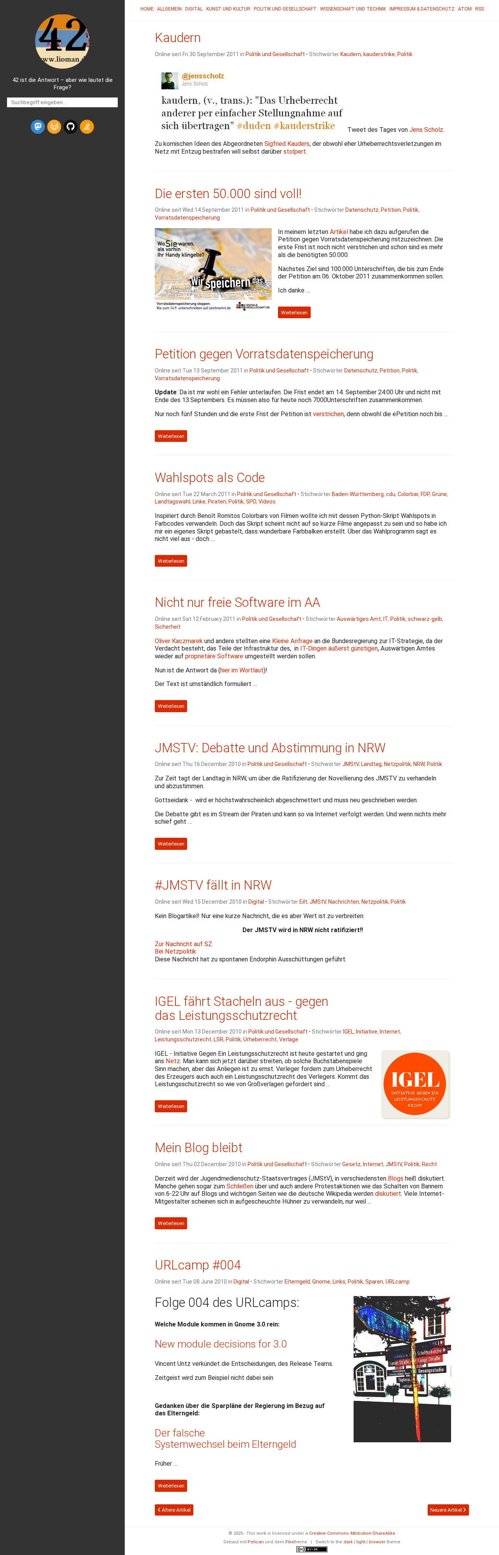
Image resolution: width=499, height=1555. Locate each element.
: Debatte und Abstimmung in (270, 748)
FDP (425, 494)
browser (377, 1541)
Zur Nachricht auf (183, 944)
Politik (404, 54)
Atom (465, 9)
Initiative (366, 1031)
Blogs (395, 1178)
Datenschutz (362, 210)
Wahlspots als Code (210, 477)
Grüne (439, 494)
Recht (429, 1164)
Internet (390, 1031)
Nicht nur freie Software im (237, 602)
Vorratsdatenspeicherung (187, 218)
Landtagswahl (172, 501)
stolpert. (295, 151)
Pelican (256, 1541)
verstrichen (328, 414)
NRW (419, 764)
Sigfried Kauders (287, 143)
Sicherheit (167, 627)
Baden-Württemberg (358, 494)
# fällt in (213, 885)
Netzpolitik (397, 764)
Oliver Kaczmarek (179, 641)
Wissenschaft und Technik (353, 9)
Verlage (288, 1039)
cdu (390, 494)
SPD (251, 501)
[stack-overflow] (87, 127)
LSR (218, 1039)
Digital (194, 9)
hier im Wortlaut (242, 670)
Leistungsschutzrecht (183, 1039)
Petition (391, 210)
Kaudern (178, 37)
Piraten (217, 501)
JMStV (350, 764)
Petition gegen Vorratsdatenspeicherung (264, 354)
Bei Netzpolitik (175, 951)
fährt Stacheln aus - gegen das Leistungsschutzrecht (241, 1008)
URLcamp (398, 1281)
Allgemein (169, 9)
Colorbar (408, 494)
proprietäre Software (214, 656)
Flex (289, 1541)
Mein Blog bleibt (198, 1147)
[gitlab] (54, 127)
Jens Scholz (426, 129)
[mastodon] (38, 127)
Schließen (239, 1186)
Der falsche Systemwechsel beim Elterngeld (225, 1438)
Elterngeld (297, 1281)
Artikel (339, 232)
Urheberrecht (260, 1039)
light (360, 1541)
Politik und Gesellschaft (285, 9)
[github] (71, 127)
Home (147, 9)
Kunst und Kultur (228, 9)
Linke (199, 501)
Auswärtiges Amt (359, 619)
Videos (267, 501)
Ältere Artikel (176, 1510)
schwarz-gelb (425, 619)
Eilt (303, 902)
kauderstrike (379, 54)
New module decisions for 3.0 (221, 1344)
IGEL (348, 1031)
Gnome (321, 1281)
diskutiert (388, 1193)
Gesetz (351, 1164)
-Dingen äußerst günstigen (339, 648)
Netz (173, 1061)
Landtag (371, 764)
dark (348, 1541)
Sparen (374, 1281)
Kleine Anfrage (292, 641)
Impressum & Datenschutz (422, 9)
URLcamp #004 (198, 1265)
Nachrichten (343, 902)
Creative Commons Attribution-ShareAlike (352, 1533)
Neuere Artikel (446, 1510)
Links (339, 1281)
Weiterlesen (294, 312)
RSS (479, 9)
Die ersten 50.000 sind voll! (228, 193)
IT (385, 619)
